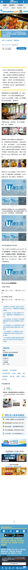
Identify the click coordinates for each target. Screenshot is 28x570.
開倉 (12, 539)
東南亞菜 (5, 376)
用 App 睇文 (22, 48)
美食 (23, 376)
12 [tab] (18, 11)
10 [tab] (15, 11)
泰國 (18, 376)
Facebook (5, 360)
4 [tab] (15, 9)
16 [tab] (17, 13)
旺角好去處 (4, 542)
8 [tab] (12, 11)
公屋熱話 (13, 8)
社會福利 (3, 544)
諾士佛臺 (10, 355)
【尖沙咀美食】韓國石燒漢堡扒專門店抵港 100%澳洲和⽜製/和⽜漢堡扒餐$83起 (13, 339)
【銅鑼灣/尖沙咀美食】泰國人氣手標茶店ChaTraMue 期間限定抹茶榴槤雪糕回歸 (13, 308)
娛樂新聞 (19, 8)
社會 (9, 542)
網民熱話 (3, 549)
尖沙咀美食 (13, 370)
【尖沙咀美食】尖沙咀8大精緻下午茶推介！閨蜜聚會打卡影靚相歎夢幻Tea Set (13, 314)
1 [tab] (10, 9)
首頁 (3, 40)
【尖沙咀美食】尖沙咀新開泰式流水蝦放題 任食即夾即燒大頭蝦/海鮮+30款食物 (13, 327)
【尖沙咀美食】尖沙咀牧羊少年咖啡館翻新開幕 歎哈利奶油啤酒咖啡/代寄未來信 (13, 321)
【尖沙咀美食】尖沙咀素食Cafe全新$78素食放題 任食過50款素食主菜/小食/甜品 (13, 333)
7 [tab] (10, 11)
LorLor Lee (7, 45)
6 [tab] (18, 9)
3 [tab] (13, 9)
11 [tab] (17, 11)
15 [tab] (15, 13)
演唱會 (5, 5)
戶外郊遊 (20, 542)
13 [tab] (12, 13)
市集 (8, 539)
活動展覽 (3, 539)
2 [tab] (12, 9)
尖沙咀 (5, 355)
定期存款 (25, 8)
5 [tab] (17, 9)
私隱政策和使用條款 (20, 559)
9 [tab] (13, 11)
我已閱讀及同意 (14, 563)
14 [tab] (13, 13)
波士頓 (12, 376)
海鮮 (14, 373)
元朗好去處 (13, 541)
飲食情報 (9, 40)
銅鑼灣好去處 (5, 541)
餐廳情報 (16, 40)
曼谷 (19, 373)
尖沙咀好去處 (6, 373)
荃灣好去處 (20, 541)
